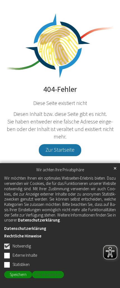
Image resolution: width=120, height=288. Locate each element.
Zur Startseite (60, 150)
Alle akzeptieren (48, 275)
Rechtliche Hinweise (22, 236)
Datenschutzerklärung (39, 220)
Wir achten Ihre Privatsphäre (60, 170)
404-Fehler (60, 90)
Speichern (18, 275)
